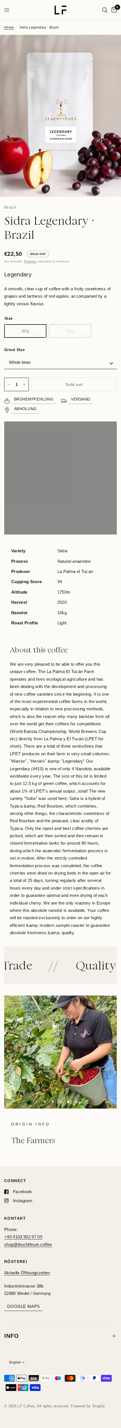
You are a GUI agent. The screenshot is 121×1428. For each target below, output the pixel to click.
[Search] (104, 10)
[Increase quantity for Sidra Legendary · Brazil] (24, 384)
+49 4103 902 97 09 (23, 1236)
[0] (113, 10)
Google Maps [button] (23, 1306)
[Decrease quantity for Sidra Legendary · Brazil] (9, 384)
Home (9, 27)
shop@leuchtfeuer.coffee (28, 1244)
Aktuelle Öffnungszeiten (27, 1272)
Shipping (30, 261)
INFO (11, 1336)
